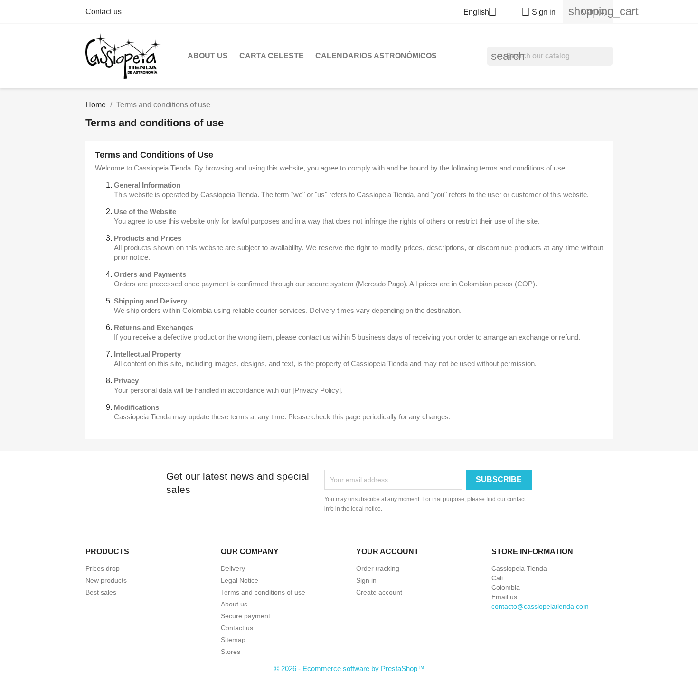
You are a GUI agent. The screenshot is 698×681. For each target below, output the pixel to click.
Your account (387, 552)
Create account (379, 592)
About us (208, 56)
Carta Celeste (271, 56)
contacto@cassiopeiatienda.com (540, 606)
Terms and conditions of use (263, 592)
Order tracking (377, 568)
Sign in (366, 580)
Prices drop (102, 568)
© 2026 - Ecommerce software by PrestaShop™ (349, 668)
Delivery (233, 568)
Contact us (103, 12)
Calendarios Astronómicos (376, 56)
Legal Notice (239, 580)
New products (106, 580)
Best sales (100, 592)
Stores (230, 651)
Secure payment (245, 616)
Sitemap (233, 639)
